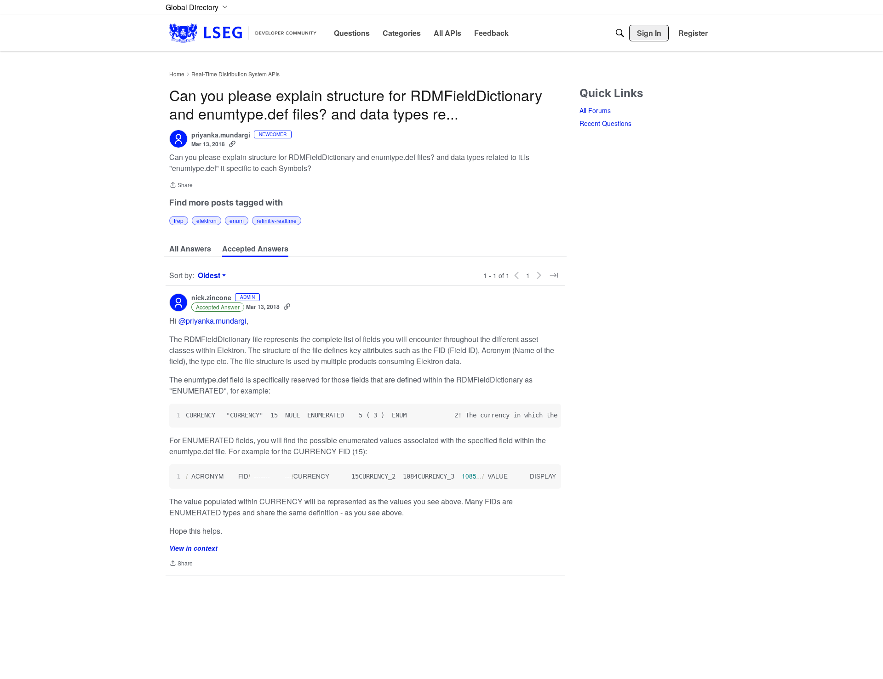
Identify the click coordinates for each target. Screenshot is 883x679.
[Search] (620, 33)
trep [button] (178, 220)
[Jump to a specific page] (553, 275)
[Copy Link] (232, 144)
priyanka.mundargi (220, 135)
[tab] (190, 249)
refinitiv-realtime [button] (277, 220)
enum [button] (236, 220)
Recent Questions (605, 123)
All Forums (595, 110)
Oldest (210, 275)
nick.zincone (211, 298)
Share (181, 185)
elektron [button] (206, 220)
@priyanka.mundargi (212, 320)
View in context (193, 548)
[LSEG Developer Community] (242, 32)
